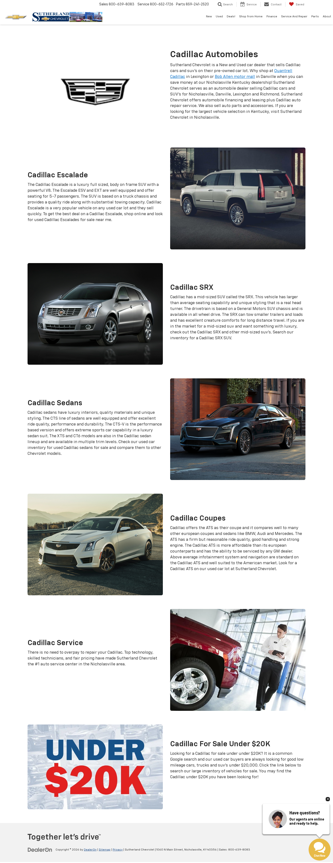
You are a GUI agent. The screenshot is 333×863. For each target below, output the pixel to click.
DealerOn (90, 849)
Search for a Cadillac (214, 128)
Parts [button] (315, 16)
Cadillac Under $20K (214, 788)
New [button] (209, 16)
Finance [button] (271, 16)
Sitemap (104, 849)
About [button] (327, 16)
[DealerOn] (40, 849)
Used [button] (219, 16)
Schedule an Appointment (71, 675)
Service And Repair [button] (294, 16)
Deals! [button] (231, 16)
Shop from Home (251, 16)
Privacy (118, 849)
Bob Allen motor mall (235, 77)
